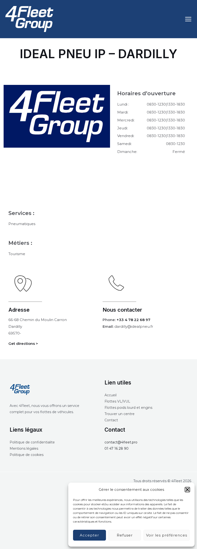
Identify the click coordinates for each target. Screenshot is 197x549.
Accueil (111, 395)
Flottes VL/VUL (117, 401)
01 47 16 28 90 (117, 448)
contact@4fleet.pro (121, 442)
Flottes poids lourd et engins (128, 407)
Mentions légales (24, 448)
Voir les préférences (166, 535)
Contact (111, 420)
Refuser (125, 535)
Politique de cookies (26, 455)
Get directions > (23, 343)
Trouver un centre (120, 414)
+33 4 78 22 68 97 (133, 319)
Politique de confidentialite (32, 442)
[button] (187, 489)
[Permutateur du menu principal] (188, 19)
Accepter (89, 535)
